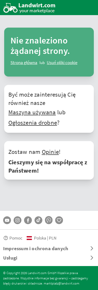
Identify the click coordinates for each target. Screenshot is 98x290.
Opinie (50, 151)
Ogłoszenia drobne (32, 122)
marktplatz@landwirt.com (61, 283)
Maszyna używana (32, 112)
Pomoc (15, 238)
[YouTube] (7, 220)
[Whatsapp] (49, 220)
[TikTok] (38, 220)
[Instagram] (17, 220)
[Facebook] (28, 220)
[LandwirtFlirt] (59, 220)
